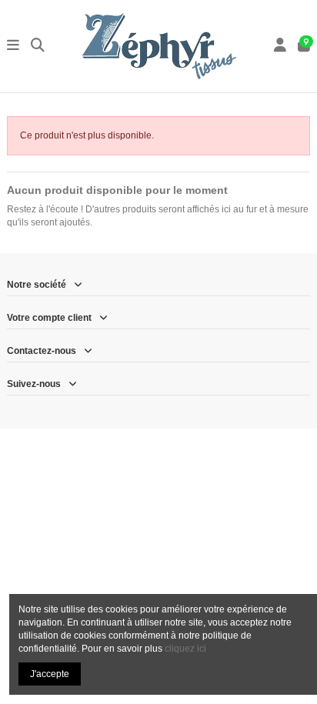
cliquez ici (185, 648)
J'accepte (49, 674)
